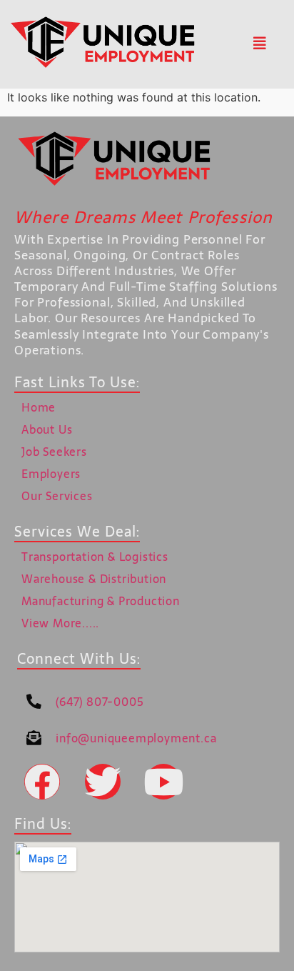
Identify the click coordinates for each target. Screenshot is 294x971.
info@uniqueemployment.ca (136, 738)
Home (38, 407)
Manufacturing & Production (100, 601)
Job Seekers (54, 451)
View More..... (60, 623)
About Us (46, 429)
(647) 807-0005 (99, 701)
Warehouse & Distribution (93, 578)
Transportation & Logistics (94, 556)
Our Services (57, 496)
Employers (51, 473)
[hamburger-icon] (259, 44)
